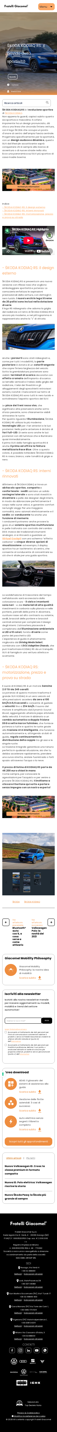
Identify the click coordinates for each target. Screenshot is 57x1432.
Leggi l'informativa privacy (16, 1029)
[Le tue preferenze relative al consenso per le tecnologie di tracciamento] (3, 1074)
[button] (16, 875)
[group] (28, 851)
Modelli (12, 77)
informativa (16, 1041)
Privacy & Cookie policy (28, 1413)
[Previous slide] (6, 882)
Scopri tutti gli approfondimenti (28, 1141)
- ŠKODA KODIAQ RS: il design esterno (23, 207)
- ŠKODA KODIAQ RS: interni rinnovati (23, 210)
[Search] (47, 102)
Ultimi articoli (13, 1158)
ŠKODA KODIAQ (32, 901)
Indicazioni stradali (33, 1274)
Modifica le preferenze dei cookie (29, 1416)
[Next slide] (51, 882)
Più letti (30, 1158)
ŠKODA (16, 901)
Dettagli (18, 1274)
